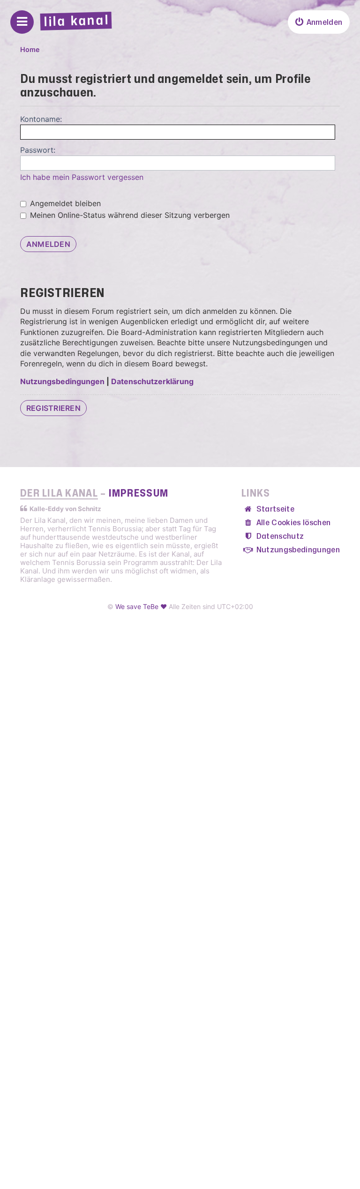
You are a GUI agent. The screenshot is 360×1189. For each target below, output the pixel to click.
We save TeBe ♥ (141, 606)
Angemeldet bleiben (64, 203)
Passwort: (37, 150)
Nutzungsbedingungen (62, 381)
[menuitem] (319, 22)
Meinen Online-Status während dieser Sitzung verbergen (129, 215)
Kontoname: (41, 119)
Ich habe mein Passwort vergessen (81, 177)
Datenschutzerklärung (152, 381)
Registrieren (53, 408)
